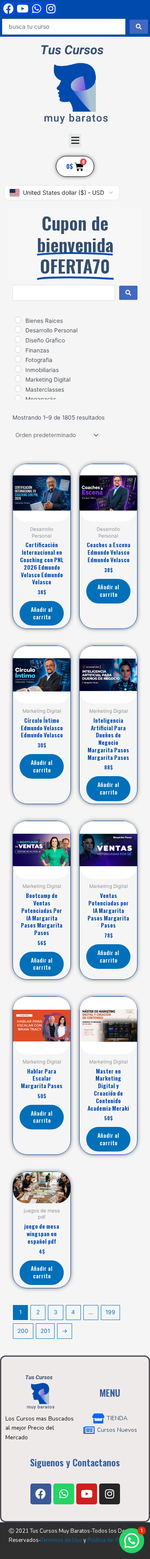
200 (23, 1331)
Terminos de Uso (61, 1540)
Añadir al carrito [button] (41, 613)
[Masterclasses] (18, 388)
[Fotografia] (18, 359)
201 (45, 1331)
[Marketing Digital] (18, 378)
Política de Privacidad (114, 1540)
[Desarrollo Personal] (18, 329)
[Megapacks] (18, 398)
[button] (75, 141)
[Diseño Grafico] (18, 339)
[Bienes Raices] (18, 320)
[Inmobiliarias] (18, 369)
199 (110, 1312)
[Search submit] (139, 27)
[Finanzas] (18, 349)
